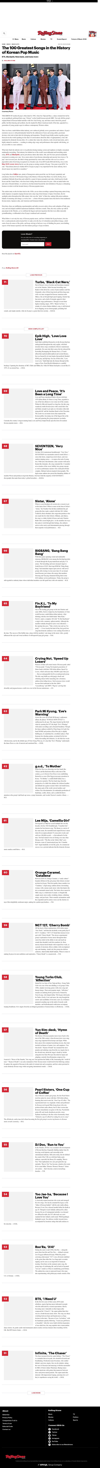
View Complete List (36, 329)
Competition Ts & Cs (9, 1420)
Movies (43, 39)
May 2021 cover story (10, 164)
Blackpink (16, 154)
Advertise (5, 1414)
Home (3, 44)
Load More (36, 1393)
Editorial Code (7, 1426)
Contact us (6, 1429)
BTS (7, 154)
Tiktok (54, 1435)
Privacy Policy (7, 1417)
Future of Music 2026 (79, 39)
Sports (75, 1420)
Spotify (17, 254)
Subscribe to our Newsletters (62, 1444)
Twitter (54, 1432)
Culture (33, 39)
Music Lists (15, 44)
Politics (75, 1417)
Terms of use (7, 1423)
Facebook (55, 1429)
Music (24, 39)
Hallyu (15, 174)
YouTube (55, 1441)
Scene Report (62, 39)
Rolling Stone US (12, 268)
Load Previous (36, 275)
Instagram (55, 1438)
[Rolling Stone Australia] (50, 35)
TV (51, 39)
